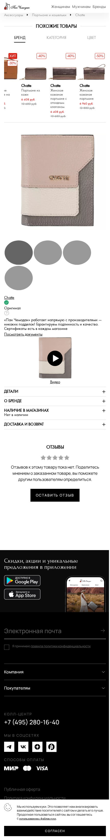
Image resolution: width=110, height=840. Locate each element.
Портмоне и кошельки (49, 15)
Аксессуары (13, 15)
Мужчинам (81, 6)
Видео (55, 382)
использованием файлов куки (37, 818)
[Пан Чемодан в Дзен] (37, 747)
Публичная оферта (22, 789)
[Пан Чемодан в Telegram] (9, 747)
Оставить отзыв (55, 495)
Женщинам (60, 6)
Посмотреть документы (23, 334)
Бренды (99, 6)
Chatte (80, 15)
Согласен (55, 831)
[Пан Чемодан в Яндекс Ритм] (51, 747)
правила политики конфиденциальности (61, 646)
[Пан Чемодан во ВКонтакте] (23, 747)
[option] (33, 79)
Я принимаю (51, 646)
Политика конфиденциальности (34, 798)
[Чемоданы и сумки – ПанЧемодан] (17, 6)
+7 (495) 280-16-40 (31, 722)
